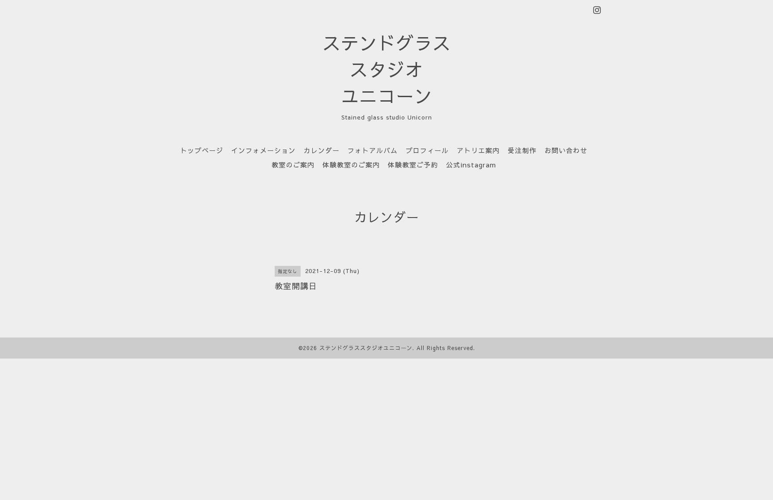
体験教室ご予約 (413, 164)
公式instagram (471, 164)
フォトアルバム (373, 150)
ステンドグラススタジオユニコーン (365, 347)
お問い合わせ (565, 150)
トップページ (201, 150)
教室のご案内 (293, 164)
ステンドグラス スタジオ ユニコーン (387, 69)
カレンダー (322, 150)
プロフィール (427, 150)
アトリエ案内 (478, 150)
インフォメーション (263, 150)
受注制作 (522, 150)
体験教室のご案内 (351, 164)
